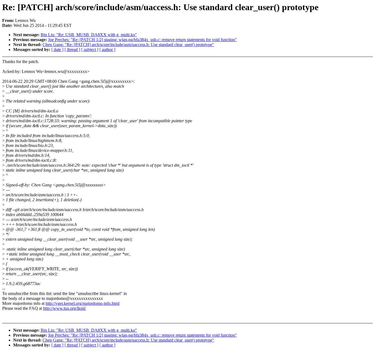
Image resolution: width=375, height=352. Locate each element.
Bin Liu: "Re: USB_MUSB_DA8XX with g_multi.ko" (89, 34)
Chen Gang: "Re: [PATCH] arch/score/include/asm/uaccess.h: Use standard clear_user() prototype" (128, 44)
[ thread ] (72, 49)
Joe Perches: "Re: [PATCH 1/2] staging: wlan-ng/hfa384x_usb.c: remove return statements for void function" (142, 39)
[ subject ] (89, 49)
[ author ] (107, 49)
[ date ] (57, 49)
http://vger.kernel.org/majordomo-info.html (82, 303)
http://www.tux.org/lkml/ (64, 308)
